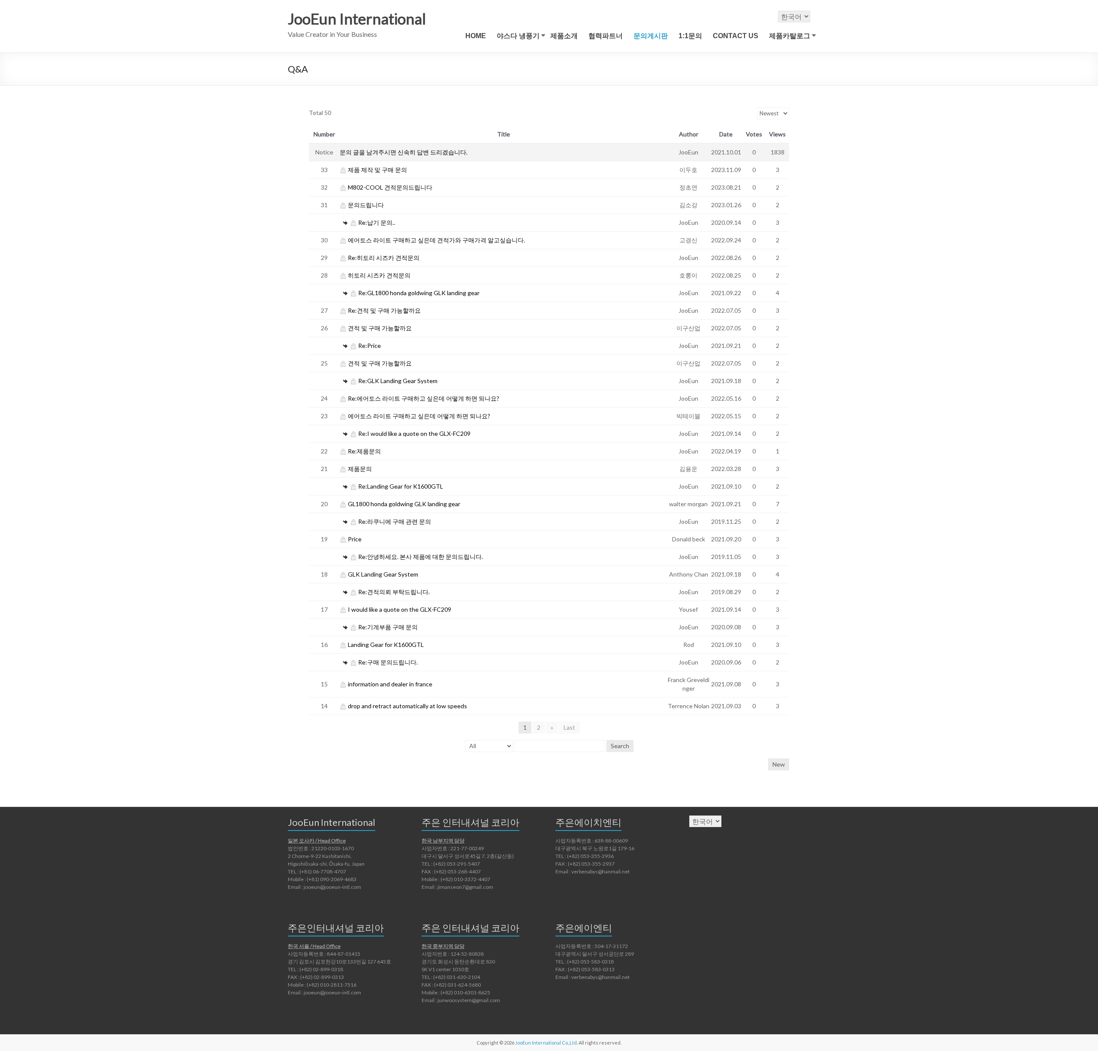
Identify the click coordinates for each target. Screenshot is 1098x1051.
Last (569, 727)
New (778, 764)
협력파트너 (605, 35)
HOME (475, 35)
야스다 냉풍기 (518, 35)
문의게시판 (650, 35)
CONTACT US (735, 35)
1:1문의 (690, 35)
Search (620, 745)
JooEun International (357, 18)
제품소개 (564, 35)
